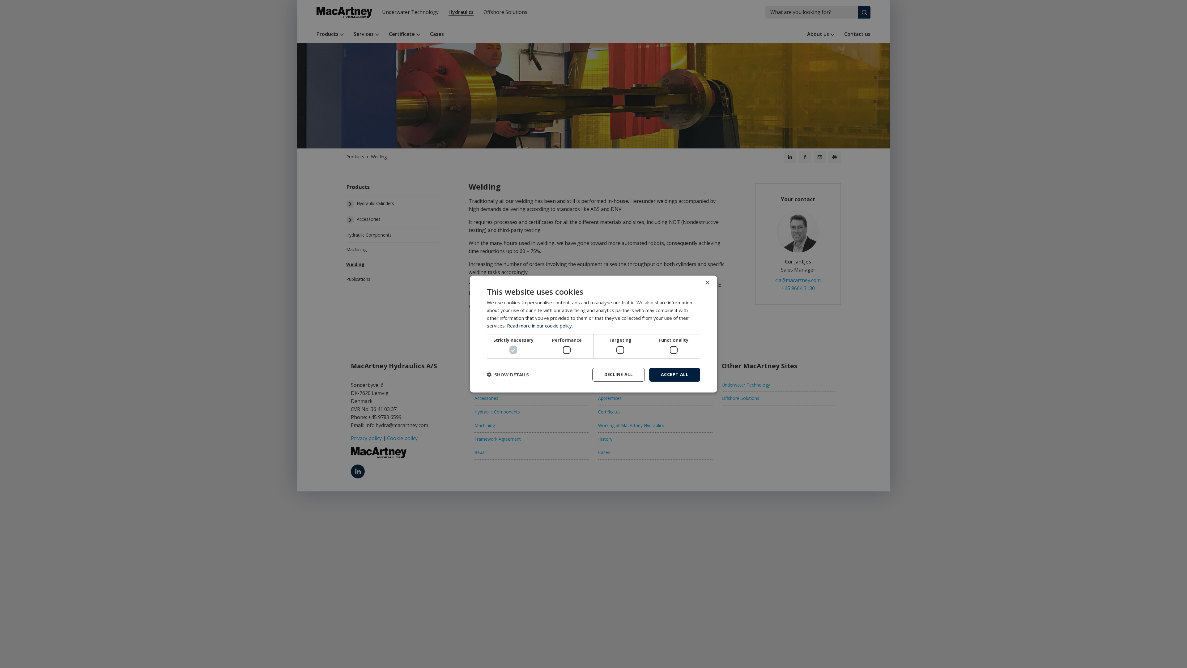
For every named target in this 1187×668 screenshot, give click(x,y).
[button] (508, 374)
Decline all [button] (618, 374)
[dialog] (593, 334)
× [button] (707, 282)
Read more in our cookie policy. (540, 326)
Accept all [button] (674, 374)
